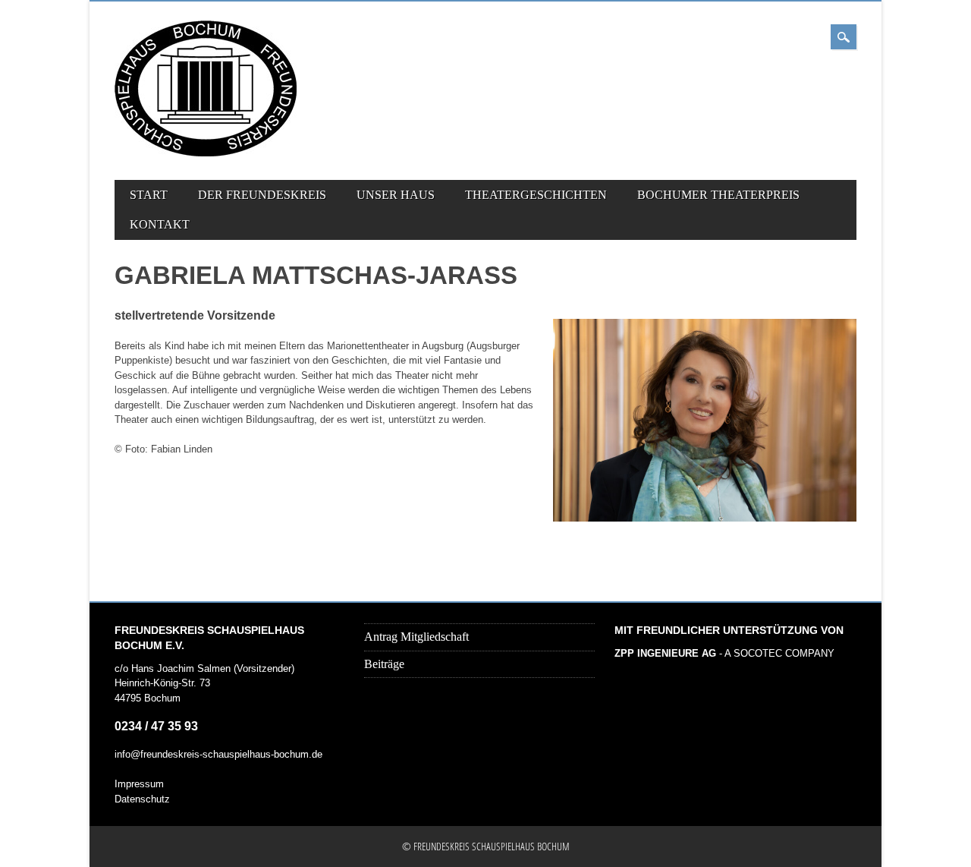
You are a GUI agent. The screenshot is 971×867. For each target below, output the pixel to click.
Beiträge (384, 663)
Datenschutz (142, 799)
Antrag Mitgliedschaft (416, 636)
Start (149, 194)
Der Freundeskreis (262, 194)
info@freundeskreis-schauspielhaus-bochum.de (218, 754)
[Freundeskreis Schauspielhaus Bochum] (206, 153)
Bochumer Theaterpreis (718, 194)
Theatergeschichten (536, 194)
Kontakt (160, 224)
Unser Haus (396, 194)
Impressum (139, 784)
